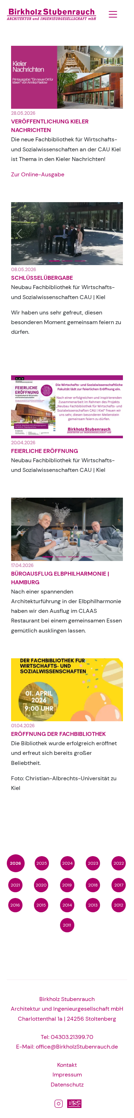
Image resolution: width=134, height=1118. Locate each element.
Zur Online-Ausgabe (37, 174)
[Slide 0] (54, 261)
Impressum (67, 1074)
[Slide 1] (67, 261)
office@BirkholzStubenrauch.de (77, 1046)
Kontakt (67, 1065)
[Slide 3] (86, 557)
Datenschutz (67, 1084)
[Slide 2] (80, 261)
